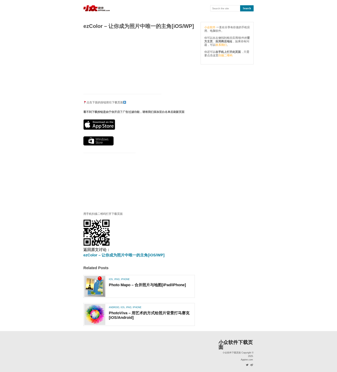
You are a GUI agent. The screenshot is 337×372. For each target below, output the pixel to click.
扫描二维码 (225, 55)
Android (114, 307)
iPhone (125, 279)
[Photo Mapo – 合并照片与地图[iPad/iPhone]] (95, 286)
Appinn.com (247, 359)
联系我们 (221, 44)
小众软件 (210, 27)
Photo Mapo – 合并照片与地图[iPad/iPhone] (147, 285)
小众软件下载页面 (236, 345)
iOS (111, 279)
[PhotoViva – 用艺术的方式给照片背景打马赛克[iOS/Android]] (95, 314)
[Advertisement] (139, 59)
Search (247, 8)
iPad (117, 279)
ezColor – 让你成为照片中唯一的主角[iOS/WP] (123, 255)
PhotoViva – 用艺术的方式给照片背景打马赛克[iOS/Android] (149, 315)
